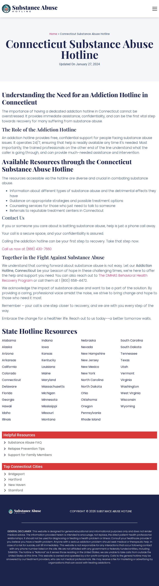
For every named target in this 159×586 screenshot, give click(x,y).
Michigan (48, 393)
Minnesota (49, 399)
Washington (130, 386)
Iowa (45, 347)
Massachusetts (53, 386)
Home (53, 34)
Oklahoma (89, 399)
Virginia (126, 380)
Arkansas (9, 360)
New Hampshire (93, 353)
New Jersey (90, 360)
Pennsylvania (91, 413)
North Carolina (92, 380)
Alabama (9, 340)
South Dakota (131, 347)
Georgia (8, 399)
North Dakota (91, 386)
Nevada (87, 347)
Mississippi (49, 406)
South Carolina (132, 340)
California (9, 367)
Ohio (84, 393)
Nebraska (88, 340)
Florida (7, 393)
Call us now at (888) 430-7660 (27, 249)
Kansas (46, 353)
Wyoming (128, 406)
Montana (48, 419)
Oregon (87, 406)
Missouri (47, 413)
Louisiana (48, 367)
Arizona (7, 353)
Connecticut (11, 380)
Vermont (127, 373)
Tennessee (129, 353)
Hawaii (7, 406)
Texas (125, 360)
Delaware (9, 386)
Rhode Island (90, 419)
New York (88, 373)
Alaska (7, 347)
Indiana (47, 340)
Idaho (6, 413)
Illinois (6, 419)
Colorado (9, 373)
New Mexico (90, 367)
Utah (124, 367)
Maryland (48, 380)
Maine (46, 373)
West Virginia (130, 393)
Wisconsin (128, 399)
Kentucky (48, 360)
